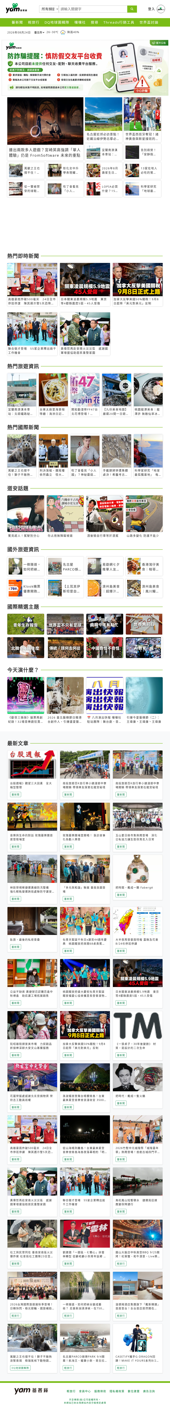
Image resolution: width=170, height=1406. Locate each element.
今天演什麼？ (23, 669)
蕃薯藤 (15, 8)
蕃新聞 (17, 22)
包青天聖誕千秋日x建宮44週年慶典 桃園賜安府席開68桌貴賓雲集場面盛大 (85, 943)
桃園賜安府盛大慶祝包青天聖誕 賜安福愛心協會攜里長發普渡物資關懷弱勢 (85, 995)
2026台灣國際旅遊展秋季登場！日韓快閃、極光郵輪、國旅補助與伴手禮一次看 (31, 1308)
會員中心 (85, 1391)
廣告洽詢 (149, 1391)
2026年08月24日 (19, 32)
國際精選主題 (23, 606)
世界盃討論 (149, 22)
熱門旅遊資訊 (23, 366)
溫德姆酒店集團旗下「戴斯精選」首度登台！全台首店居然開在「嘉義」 (137, 1308)
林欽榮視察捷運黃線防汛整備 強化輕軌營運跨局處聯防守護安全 (31, 891)
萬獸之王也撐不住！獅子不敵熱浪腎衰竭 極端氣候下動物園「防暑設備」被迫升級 (31, 1360)
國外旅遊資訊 (23, 549)
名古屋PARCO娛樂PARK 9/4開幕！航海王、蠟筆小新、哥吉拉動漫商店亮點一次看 (84, 1360)
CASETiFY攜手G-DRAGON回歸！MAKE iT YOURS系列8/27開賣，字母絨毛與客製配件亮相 (137, 1360)
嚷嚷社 (80, 22)
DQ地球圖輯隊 (56, 22)
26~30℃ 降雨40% (62, 32)
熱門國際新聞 (23, 427)
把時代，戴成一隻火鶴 (130, 1096)
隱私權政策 (117, 1391)
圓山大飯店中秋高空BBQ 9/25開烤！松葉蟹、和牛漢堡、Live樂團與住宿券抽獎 (138, 1256)
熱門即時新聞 (23, 255)
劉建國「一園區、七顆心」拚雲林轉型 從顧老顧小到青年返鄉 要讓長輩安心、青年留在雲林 (85, 1256)
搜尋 (94, 22)
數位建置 (134, 1391)
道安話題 (18, 488)
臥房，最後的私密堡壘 (25, 939)
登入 (151, 9)
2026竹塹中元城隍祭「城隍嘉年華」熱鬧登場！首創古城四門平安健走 (137, 1152)
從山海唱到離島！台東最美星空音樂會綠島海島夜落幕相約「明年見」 (84, 1152)
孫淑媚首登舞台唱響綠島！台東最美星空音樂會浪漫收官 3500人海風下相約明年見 (85, 1100)
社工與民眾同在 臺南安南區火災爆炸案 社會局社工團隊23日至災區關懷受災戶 (32, 1256)
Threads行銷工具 (118, 22)
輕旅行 (34, 22)
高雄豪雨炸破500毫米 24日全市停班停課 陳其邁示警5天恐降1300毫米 (32, 1152)
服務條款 (100, 1391)
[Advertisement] (85, 225)
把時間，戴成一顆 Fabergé (134, 887)
